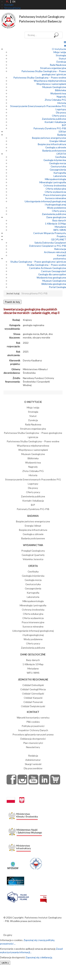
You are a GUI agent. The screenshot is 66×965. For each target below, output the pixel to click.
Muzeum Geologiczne (54, 87)
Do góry (8, 934)
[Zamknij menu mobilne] (65, 45)
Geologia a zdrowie (55, 147)
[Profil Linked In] (44, 779)
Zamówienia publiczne (54, 118)
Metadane (60, 226)
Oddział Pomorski (33, 701)
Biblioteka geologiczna (54, 283)
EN (13, 1)
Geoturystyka (58, 166)
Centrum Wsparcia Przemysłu (49, 233)
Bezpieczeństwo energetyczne (49, 137)
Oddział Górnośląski (33, 693)
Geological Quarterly (33, 554)
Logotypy (61, 109)
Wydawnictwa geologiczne (51, 277)
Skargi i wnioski (33, 764)
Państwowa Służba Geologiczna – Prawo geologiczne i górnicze (43, 73)
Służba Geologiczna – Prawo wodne (46, 264)
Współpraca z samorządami (51, 83)
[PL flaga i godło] (15, 796)
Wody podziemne (56, 207)
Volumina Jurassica (33, 559)
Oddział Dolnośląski (33, 685)
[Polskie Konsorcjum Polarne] (18, 896)
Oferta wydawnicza (55, 191)
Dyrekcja (61, 61)
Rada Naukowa (58, 64)
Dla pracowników (33, 768)
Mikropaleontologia (55, 179)
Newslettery (33, 747)
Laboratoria (60, 175)
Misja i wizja (60, 52)
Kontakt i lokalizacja (55, 121)
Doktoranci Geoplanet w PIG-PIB (47, 245)
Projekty (61, 236)
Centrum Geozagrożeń (53, 271)
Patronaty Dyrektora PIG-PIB (49, 128)
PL (7, 1)
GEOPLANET (58, 239)
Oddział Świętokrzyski (33, 706)
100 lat (62, 131)
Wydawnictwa (58, 93)
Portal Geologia (57, 287)
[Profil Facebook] (12, 779)
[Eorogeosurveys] (15, 879)
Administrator (33, 759)
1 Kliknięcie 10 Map (55, 223)
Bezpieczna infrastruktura (52, 144)
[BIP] (43, 896)
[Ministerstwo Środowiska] (23, 815)
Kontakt (61, 255)
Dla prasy (61, 112)
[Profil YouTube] (33, 779)
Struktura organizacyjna (53, 67)
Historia (61, 102)
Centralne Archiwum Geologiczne (47, 267)
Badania (61, 134)
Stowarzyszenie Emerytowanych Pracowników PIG (38, 106)
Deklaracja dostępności (33, 738)
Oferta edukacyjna (56, 188)
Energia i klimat (58, 140)
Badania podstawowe (54, 150)
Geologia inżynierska (54, 160)
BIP (64, 125)
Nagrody (61, 96)
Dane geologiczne (56, 217)
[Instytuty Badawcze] (36, 863)
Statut (62, 58)
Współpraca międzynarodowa (50, 80)
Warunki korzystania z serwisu (33, 717)
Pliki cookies (33, 721)
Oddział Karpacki (33, 697)
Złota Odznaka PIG (55, 99)
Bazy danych (59, 220)
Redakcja (33, 755)
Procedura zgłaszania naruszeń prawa (33, 734)
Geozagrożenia (58, 169)
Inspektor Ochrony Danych (33, 730)
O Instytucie (59, 48)
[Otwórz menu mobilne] (65, 42)
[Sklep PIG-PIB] (55, 779)
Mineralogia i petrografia (52, 182)
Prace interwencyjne (54, 194)
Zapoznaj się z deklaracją (39, 957)
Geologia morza (57, 163)
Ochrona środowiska (54, 185)
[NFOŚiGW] (13, 863)
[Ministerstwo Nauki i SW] (25, 831)
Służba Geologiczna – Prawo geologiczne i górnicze (38, 261)
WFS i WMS (59, 229)
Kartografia (60, 172)
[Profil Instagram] (22, 779)
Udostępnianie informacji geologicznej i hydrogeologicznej (45, 203)
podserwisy (59, 258)
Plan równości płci (33, 742)
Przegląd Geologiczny (33, 550)
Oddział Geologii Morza (33, 689)
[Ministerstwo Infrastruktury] (20, 846)
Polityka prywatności (33, 725)
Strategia (61, 55)
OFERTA (61, 153)
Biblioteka (60, 90)
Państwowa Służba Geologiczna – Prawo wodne (39, 77)
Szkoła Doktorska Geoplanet (50, 242)
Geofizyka (60, 156)
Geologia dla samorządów (52, 274)
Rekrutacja (60, 248)
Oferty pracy (59, 115)
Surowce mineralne (55, 198)
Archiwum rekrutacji (55, 252)
